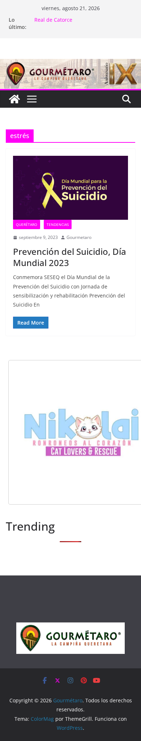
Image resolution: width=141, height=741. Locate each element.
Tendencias (58, 224)
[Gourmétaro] (14, 99)
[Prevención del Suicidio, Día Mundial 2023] (70, 188)
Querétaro (26, 224)
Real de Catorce (53, 19)
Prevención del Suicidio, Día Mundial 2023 (69, 257)
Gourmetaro (79, 237)
